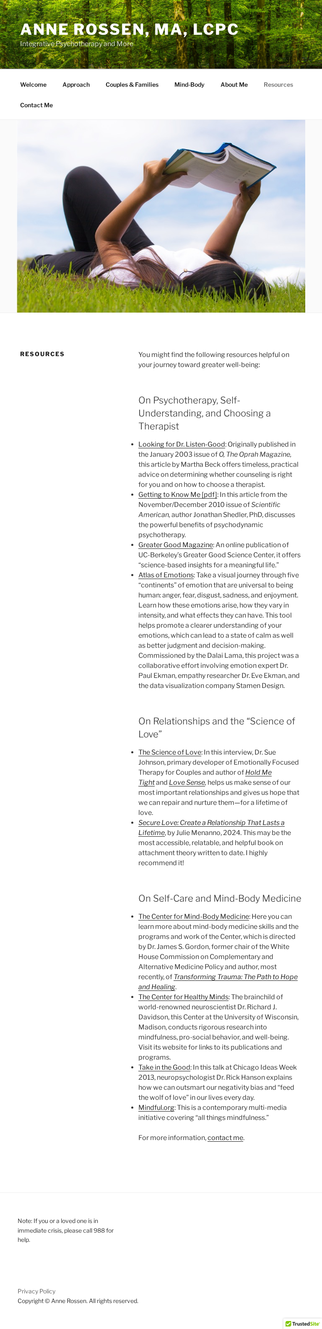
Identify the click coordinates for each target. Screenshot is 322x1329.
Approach (76, 84)
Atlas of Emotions (166, 575)
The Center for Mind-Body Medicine (193, 916)
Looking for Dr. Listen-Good (181, 444)
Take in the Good (164, 1067)
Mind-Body (189, 84)
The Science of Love (169, 752)
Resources (278, 84)
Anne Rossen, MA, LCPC (129, 29)
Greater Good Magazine (175, 545)
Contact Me (36, 105)
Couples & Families (132, 84)
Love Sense (187, 782)
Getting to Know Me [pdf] (177, 495)
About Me (234, 84)
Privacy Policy (36, 1291)
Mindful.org (156, 1108)
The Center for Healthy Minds (183, 997)
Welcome (33, 84)
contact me (225, 1138)
